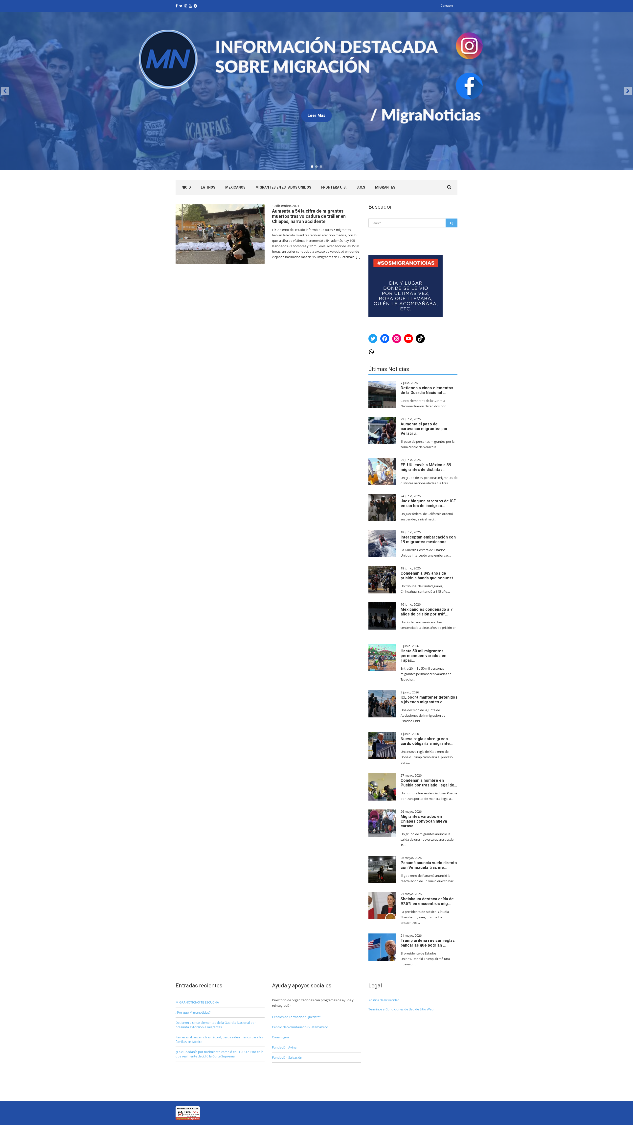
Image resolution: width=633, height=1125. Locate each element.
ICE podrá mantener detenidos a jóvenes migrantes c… (429, 699)
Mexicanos (235, 187)
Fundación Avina (284, 1047)
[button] (316, 91)
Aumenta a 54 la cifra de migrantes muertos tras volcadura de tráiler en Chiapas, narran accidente (309, 216)
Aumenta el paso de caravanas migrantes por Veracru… (424, 429)
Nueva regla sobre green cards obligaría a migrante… (427, 741)
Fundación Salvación (287, 1057)
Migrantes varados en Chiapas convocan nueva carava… (424, 821)
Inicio (186, 187)
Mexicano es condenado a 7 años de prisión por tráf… (426, 611)
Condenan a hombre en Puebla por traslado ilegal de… (429, 782)
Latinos (208, 187)
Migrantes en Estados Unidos (283, 187)
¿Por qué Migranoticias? (193, 1012)
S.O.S (361, 187)
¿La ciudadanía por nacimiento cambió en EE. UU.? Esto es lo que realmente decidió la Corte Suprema (220, 1054)
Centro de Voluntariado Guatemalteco (300, 1027)
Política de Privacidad (384, 1000)
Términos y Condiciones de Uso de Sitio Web (400, 1009)
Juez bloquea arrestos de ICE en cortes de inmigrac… (428, 503)
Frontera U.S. (334, 187)
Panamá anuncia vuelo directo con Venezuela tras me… (429, 865)
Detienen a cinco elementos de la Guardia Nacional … (427, 390)
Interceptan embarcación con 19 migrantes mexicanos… (428, 539)
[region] (316, 91)
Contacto (447, 5)
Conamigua (280, 1037)
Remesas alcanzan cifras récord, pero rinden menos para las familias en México (219, 1039)
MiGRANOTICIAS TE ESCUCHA (197, 1002)
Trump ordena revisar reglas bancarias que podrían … (428, 943)
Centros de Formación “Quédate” (296, 1017)
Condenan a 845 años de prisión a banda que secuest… (428, 575)
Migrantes (385, 187)
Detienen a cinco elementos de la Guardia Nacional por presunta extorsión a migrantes (216, 1024)
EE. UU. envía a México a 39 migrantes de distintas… (426, 467)
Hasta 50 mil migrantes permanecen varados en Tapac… (423, 656)
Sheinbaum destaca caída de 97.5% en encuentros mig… (427, 901)
